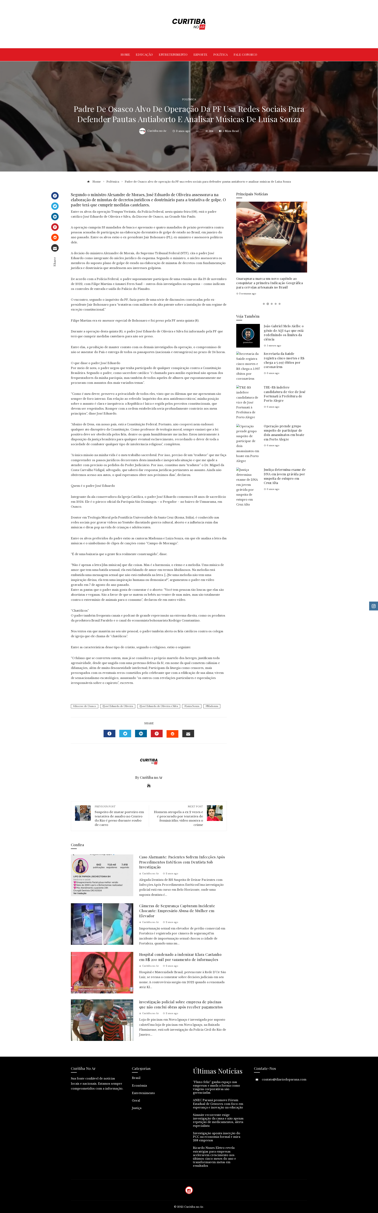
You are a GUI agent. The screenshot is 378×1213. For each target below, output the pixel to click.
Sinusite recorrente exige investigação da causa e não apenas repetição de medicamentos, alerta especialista (218, 1120)
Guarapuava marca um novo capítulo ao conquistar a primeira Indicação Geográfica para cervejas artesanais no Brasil (269, 282)
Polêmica (189, 99)
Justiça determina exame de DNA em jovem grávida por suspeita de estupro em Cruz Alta (285, 476)
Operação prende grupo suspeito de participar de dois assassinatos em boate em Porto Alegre (284, 432)
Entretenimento (143, 1093)
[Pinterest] (55, 227)
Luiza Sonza (192, 706)
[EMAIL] (188, 733)
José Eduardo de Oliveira (118, 706)
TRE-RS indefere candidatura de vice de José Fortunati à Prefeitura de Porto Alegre (285, 393)
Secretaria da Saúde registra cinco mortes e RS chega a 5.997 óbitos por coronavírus (284, 360)
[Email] (55, 248)
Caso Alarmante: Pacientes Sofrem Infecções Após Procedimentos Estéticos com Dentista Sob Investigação (182, 861)
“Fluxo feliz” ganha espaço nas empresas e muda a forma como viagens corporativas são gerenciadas (216, 1087)
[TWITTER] (125, 733)
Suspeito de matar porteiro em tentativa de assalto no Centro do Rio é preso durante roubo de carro (119, 815)
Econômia (139, 1085)
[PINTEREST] (157, 733)
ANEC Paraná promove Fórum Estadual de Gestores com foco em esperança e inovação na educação (218, 1103)
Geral (136, 1100)
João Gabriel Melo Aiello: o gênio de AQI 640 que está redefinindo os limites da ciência (284, 332)
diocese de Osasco (85, 706)
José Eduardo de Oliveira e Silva (159, 706)
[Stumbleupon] (55, 237)
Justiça (136, 1108)
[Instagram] (189, 1190)
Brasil (136, 1078)
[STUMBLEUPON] (172, 734)
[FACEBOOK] (109, 733)
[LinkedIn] (55, 216)
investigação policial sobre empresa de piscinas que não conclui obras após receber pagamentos (181, 1004)
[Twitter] (55, 206)
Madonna (212, 706)
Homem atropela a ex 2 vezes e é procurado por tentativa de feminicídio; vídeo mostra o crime (178, 815)
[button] (264, 304)
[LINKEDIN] (141, 733)
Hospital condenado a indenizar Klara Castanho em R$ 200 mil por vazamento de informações (180, 957)
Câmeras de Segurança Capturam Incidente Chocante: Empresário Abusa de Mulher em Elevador (177, 910)
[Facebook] (55, 195)
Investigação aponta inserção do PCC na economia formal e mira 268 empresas (216, 1136)
